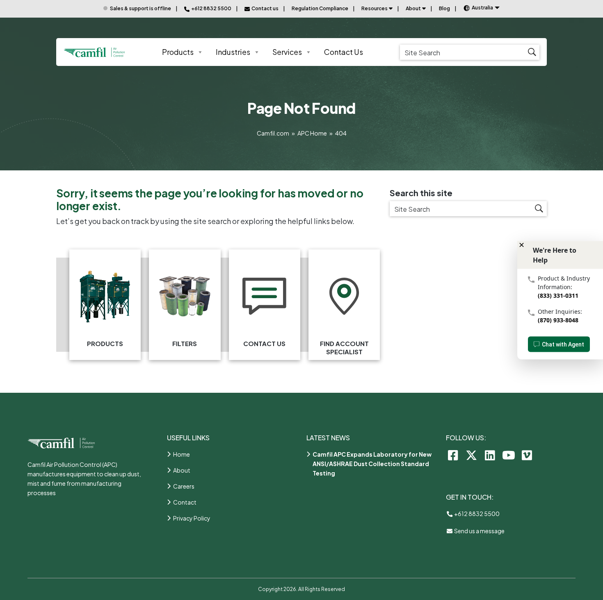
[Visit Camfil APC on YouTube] (508, 455)
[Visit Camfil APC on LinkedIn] (490, 455)
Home (181, 454)
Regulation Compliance (320, 8)
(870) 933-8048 (558, 320)
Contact (184, 502)
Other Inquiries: (560, 311)
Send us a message (479, 530)
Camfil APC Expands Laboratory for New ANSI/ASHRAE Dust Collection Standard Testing (372, 464)
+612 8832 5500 (476, 513)
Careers (183, 486)
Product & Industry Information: (564, 282)
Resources (374, 8)
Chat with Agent (563, 344)
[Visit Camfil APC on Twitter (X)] (471, 455)
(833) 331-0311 (558, 295)
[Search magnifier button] (531, 52)
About (413, 8)
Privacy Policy (191, 518)
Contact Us (343, 52)
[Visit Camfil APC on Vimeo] (527, 455)
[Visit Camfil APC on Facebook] (453, 455)
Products (178, 52)
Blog (444, 8)
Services (287, 52)
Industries (233, 52)
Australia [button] (482, 8)
